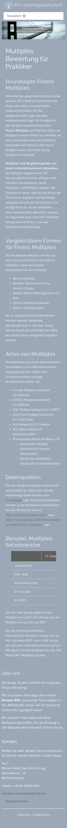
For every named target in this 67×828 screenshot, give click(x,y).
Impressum (24, 814)
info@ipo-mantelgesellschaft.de (23, 793)
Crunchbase (14, 500)
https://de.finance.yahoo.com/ (26, 515)
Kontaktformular (17, 801)
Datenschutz (42, 814)
